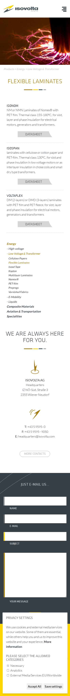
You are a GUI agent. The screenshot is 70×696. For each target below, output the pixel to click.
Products (9, 69)
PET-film (13, 283)
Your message (19, 601)
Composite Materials (20, 306)
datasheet (33, 134)
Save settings (53, 686)
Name (13, 508)
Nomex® (13, 279)
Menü (64, 9)
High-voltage (16, 248)
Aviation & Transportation (24, 311)
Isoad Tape (14, 266)
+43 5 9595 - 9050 (36, 431)
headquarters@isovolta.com (36, 436)
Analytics (16, 670)
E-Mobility (14, 296)
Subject (14, 543)
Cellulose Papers (17, 258)
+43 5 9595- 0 (36, 427)
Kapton (12, 270)
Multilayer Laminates (20, 275)
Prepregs (13, 287)
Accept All (34, 686)
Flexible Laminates (18, 262)
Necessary (17, 665)
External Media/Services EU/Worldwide (36, 675)
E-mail (14, 526)
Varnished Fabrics (18, 291)
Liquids (12, 301)
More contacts (35, 454)
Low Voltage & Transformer (43, 69)
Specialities (14, 316)
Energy (21, 69)
